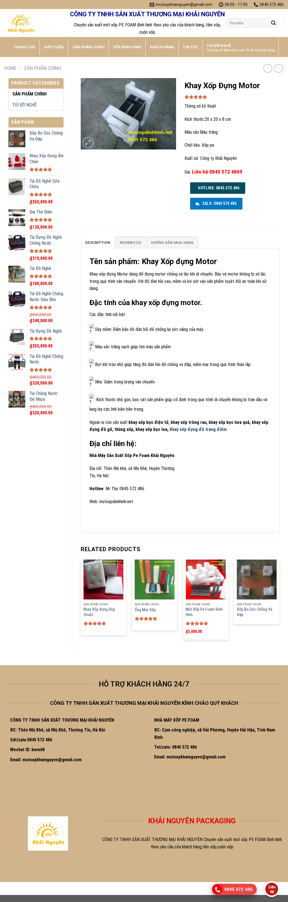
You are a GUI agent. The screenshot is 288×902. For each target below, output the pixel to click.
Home (10, 68)
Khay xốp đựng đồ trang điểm (198, 429)
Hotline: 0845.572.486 (218, 188)
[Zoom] (88, 142)
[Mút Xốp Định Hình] (32, 23)
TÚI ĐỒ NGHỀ (24, 105)
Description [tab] (97, 242)
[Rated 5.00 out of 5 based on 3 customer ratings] (232, 97)
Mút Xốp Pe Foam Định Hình (204, 612)
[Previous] (81, 602)
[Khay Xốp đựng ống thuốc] (103, 579)
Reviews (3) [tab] (130, 242)
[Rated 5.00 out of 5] (95, 623)
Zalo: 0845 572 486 (219, 203)
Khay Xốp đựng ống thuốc (99, 612)
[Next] (279, 602)
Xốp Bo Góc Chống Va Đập (254, 612)
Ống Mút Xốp (145, 610)
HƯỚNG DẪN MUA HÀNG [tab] (172, 242)
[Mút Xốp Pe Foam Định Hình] (206, 579)
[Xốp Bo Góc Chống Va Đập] (257, 579)
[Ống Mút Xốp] (155, 579)
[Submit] (273, 23)
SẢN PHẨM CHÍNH (42, 68)
